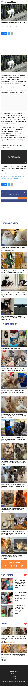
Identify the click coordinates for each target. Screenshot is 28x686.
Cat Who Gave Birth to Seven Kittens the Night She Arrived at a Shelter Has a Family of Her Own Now (13, 656)
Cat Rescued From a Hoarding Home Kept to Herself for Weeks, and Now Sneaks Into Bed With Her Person (12, 509)
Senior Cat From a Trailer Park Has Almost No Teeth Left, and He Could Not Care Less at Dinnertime (13, 556)
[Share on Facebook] (4, 33)
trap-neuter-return (6, 188)
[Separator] (12, 33)
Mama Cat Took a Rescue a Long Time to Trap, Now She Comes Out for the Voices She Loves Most (13, 486)
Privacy (14, 676)
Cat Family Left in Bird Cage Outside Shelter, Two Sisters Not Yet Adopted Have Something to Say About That (13, 638)
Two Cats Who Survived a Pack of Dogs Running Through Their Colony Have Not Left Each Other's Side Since (20, 609)
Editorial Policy (14, 671)
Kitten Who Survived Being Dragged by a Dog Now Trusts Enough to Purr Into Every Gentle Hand (12, 392)
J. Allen (7, 659)
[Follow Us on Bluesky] (17, 566)
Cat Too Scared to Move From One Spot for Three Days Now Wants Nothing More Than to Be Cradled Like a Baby (21, 595)
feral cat (20, 188)
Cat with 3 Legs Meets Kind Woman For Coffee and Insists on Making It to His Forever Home (13, 271)
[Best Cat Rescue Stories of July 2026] (14, 338)
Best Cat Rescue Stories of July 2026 (10, 348)
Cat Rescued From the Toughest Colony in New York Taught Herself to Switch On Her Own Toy (13, 369)
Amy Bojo (4, 26)
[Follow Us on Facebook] (6, 566)
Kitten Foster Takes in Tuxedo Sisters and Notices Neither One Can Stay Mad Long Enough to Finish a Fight (14, 294)
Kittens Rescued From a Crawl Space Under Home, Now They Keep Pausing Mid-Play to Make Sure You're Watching (13, 415)
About (14, 669)
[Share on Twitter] (9, 33)
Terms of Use (14, 679)
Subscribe (22, 198)
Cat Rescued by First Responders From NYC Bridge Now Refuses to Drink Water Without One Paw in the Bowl (13, 318)
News (3, 245)
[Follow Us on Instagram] (14, 566)
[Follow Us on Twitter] (10, 566)
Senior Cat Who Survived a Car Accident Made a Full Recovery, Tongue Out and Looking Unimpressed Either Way (13, 249)
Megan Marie (8, 642)
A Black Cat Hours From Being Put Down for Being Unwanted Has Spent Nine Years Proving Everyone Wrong (13, 439)
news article (14, 188)
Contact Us (14, 674)
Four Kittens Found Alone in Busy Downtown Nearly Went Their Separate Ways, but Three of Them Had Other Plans (13, 533)
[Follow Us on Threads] (21, 566)
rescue (23, 145)
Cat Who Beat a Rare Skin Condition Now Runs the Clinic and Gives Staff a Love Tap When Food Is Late (13, 462)
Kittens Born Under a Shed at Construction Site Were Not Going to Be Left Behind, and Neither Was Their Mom (20, 582)
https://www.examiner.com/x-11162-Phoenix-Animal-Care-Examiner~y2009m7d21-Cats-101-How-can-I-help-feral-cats (13, 176)
